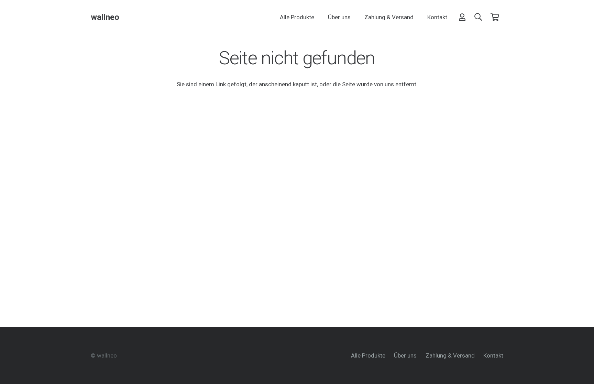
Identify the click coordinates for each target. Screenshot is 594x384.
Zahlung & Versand (450, 355)
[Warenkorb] (495, 17)
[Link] (462, 17)
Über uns (405, 355)
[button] (478, 17)
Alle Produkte (368, 355)
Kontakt (493, 355)
